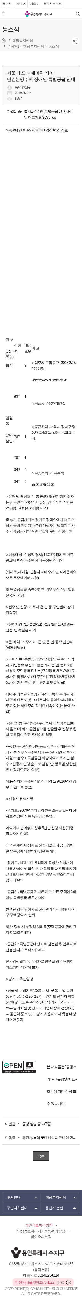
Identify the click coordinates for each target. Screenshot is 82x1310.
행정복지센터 (55, 1197)
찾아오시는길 (41, 1237)
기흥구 (34, 4)
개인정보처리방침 (38, 1225)
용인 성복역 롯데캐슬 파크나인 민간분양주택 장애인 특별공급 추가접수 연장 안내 (51, 1138)
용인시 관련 (54, 1208)
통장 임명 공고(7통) (36, 1124)
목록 (41, 1156)
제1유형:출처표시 (65, 1079)
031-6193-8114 (48, 1275)
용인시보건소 (52, 4)
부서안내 (13, 1197)
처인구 (20, 4)
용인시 (7, 4)
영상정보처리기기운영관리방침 (41, 1231)
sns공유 (76, 41)
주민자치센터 (17, 1208)
